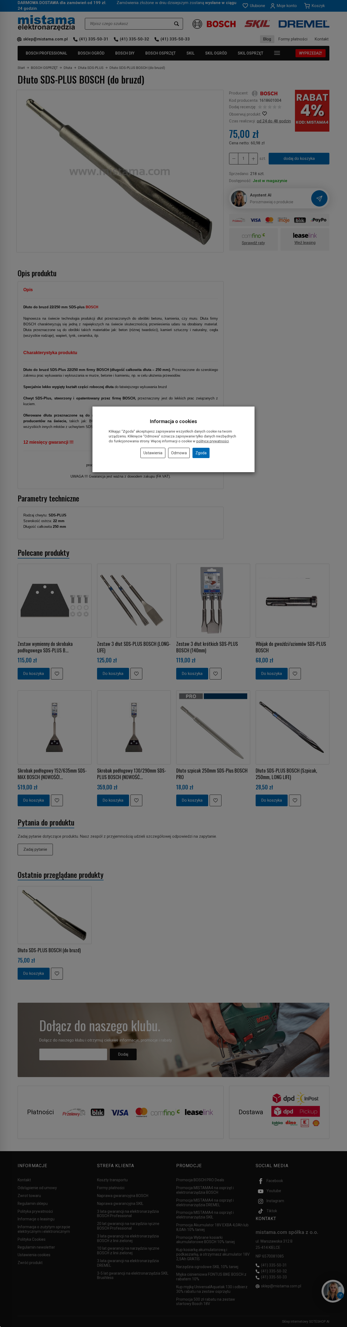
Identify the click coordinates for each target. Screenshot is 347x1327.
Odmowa (179, 453)
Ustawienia (152, 453)
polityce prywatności (212, 441)
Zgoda (201, 453)
